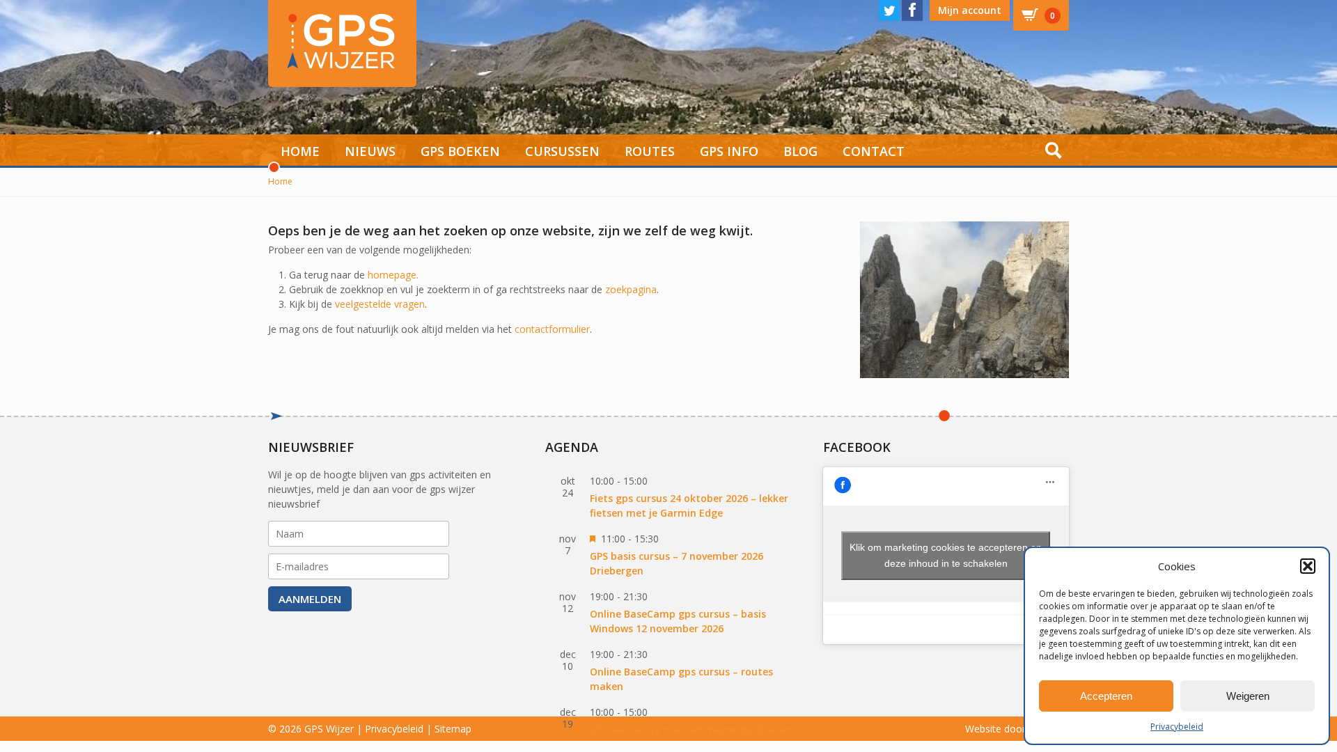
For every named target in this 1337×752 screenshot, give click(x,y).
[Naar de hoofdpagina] (342, 43)
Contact (874, 151)
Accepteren (1106, 696)
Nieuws (370, 151)
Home (300, 151)
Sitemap (453, 728)
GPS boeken (460, 151)
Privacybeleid (1176, 727)
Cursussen (562, 151)
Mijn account (969, 10)
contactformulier (552, 329)
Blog (800, 151)
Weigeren (1247, 696)
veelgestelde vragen (380, 304)
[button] (1308, 566)
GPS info (729, 151)
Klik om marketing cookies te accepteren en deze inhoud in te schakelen (946, 555)
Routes (650, 151)
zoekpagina (631, 289)
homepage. (393, 274)
